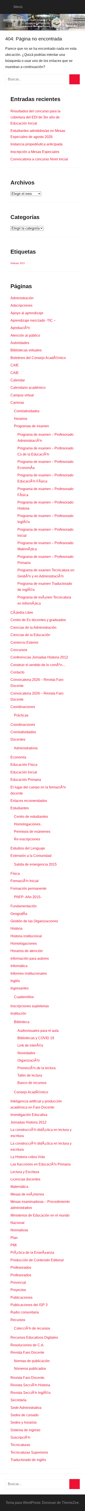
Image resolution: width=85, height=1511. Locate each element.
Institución (18, 1013)
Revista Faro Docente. (27, 1378)
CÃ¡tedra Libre (21, 612)
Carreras (17, 402)
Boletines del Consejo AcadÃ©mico (38, 358)
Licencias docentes (25, 1179)
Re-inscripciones (27, 839)
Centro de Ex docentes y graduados (38, 620)
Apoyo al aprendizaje (26, 313)
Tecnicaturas (20, 1445)
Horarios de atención (26, 951)
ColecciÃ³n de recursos (32, 1328)
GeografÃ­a (18, 914)
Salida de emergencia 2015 (35, 864)
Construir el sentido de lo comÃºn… (38, 665)
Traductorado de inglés (28, 1460)
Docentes (17, 739)
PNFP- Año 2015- (27, 897)
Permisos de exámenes (32, 831)
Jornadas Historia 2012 (28, 1122)
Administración (22, 298)
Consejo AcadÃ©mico (31, 1092)
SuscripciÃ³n (20, 1437)
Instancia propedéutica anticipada (36, 144)
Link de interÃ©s (30, 1045)
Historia (16, 928)
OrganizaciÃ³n (28, 1060)
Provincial (18, 1282)
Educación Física (23, 764)
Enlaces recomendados (28, 801)
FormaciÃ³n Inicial (24, 881)
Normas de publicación (32, 1361)
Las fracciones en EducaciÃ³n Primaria (40, 1164)
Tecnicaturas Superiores (29, 1452)
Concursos (18, 650)
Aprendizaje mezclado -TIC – (33, 320)
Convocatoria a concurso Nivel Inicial (39, 159)
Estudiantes (19, 808)
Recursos (17, 1320)
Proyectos (18, 1290)
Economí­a (18, 757)
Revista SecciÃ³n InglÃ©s (30, 1393)
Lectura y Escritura (24, 1172)
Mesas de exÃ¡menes (27, 1194)
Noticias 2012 (17, 263)
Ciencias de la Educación (30, 635)
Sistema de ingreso (25, 1430)
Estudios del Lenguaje (27, 848)
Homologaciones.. (28, 824)
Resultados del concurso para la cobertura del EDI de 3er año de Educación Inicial (35, 117)
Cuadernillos (24, 997)
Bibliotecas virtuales (26, 350)
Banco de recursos (31, 1083)
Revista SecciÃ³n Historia (30, 1385)
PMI (13, 1245)
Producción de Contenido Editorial (37, 1260)
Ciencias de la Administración (33, 627)
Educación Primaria (25, 779)
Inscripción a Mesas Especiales (34, 152)
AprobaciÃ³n (20, 328)
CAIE (14, 365)
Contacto (17, 672)
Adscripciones (21, 305)
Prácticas (21, 715)
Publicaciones (21, 1297)
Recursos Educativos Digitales (34, 1337)
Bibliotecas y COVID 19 (35, 1038)
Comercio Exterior (24, 642)
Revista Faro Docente (27, 1352)
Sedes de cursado (24, 1415)
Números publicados (30, 1368)
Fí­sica (15, 873)
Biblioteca (21, 1022)
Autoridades (19, 343)
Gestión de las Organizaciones (34, 921)
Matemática (19, 1187)
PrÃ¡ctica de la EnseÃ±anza (32, 1252)
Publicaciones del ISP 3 (29, 1305)
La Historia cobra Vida (27, 1157)
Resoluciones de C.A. (27, 1345)
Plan (14, 1238)
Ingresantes (19, 988)
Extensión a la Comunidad (30, 856)
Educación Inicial (23, 772)
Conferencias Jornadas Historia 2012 (39, 657)
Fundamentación (23, 906)
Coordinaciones (22, 707)
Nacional (17, 1223)
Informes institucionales (28, 973)
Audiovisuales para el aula (38, 1030)
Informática (18, 966)
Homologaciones (23, 943)
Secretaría (18, 1400)
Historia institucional (26, 936)
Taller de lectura (29, 1075)
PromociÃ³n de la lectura (36, 1068)
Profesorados (20, 1267)
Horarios (20, 419)
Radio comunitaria (24, 1312)
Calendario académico (28, 387)
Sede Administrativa (25, 1408)
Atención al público (25, 335)
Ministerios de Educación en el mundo (40, 1215)
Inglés (15, 981)
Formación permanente (28, 888)
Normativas (19, 1230)
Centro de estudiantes (31, 816)
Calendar (17, 380)
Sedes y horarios (23, 1422)
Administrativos (26, 748)
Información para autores (29, 958)
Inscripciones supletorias (29, 1006)
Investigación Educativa (28, 1115)
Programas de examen (31, 426)
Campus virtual (22, 395)
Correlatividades (26, 411)
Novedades (26, 1053)
